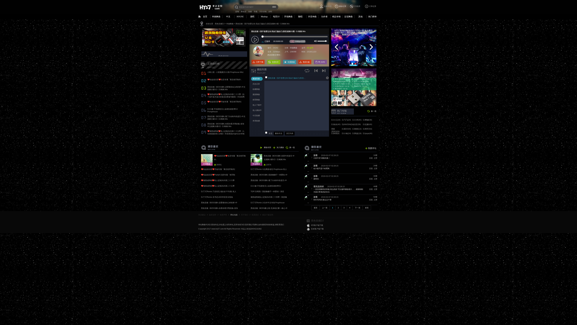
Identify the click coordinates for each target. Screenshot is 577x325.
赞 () (321, 62)
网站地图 (234, 215)
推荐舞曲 (256, 100)
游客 (315, 155)
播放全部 (267, 147)
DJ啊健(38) (367, 120)
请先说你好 (318, 186)
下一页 (357, 208)
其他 (360, 16)
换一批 (373, 111)
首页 (205, 16)
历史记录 (256, 84)
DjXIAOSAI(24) (348, 124)
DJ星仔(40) (346, 129)
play (255, 40)
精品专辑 (336, 16)
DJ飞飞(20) (346, 120)
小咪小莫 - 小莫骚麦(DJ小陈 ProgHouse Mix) (225, 72)
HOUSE (240, 16)
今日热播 (256, 116)
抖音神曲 (312, 16)
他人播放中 (257, 110)
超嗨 (237, 12)
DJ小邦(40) (357, 120)
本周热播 (256, 121)
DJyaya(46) (367, 133)
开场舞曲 (288, 16)
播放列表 (256, 79)
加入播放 (280, 147)
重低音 (243, 12)
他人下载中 (257, 105)
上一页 (324, 208)
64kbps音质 (300, 41)
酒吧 (252, 16)
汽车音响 (263, 12)
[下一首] (324, 71)
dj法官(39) (356, 124)
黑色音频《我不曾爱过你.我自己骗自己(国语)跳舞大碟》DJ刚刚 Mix (262, 24)
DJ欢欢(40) (335, 124)
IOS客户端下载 (317, 225)
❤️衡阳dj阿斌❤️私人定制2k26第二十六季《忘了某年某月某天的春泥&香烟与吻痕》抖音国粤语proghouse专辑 (226, 97)
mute (315, 41)
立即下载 (259, 62)
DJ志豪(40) (367, 124)
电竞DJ (276, 16)
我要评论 (372, 148)
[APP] (224, 54)
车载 (255, 12)
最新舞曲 (256, 94)
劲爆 (250, 12)
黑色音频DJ (219, 24)
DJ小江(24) (335, 120)
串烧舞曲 (216, 16)
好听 (270, 12)
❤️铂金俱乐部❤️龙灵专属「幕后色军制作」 (225, 80)
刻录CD (275, 62)
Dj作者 (324, 16)
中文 (228, 16)
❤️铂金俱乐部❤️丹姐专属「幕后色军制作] (224, 102)
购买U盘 (306, 62)
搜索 (274, 7)
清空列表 (289, 133)
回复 (371, 158)
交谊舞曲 (348, 16)
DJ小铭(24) (346, 133)
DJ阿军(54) (367, 129)
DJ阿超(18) (357, 133)
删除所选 (278, 133)
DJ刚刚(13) (357, 129)
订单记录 (372, 6)
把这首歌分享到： (274, 55)
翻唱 (300, 16)
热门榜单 (372, 16)
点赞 (375, 158)
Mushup (264, 16)
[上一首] (316, 71)
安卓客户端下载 (317, 229)
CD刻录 (357, 6)
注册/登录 (328, 6)
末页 (367, 208)
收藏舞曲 (291, 62)
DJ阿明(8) (335, 133)
